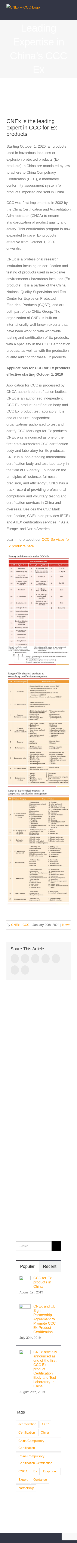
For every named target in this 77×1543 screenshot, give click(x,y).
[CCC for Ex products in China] (25, 1279)
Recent (49, 1266)
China (45, 1432)
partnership (26, 1488)
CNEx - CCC (20, 925)
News (66, 925)
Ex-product (50, 1471)
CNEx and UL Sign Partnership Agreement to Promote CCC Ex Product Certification (44, 1319)
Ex (35, 1471)
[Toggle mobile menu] (69, 13)
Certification (26, 1432)
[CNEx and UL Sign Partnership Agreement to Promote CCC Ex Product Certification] (25, 1307)
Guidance (40, 1479)
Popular (27, 1266)
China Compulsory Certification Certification (35, 1459)
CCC (45, 1424)
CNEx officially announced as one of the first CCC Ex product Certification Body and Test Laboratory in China (45, 1369)
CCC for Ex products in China (42, 1282)
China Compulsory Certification (31, 1444)
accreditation (27, 1424)
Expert (23, 1479)
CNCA (23, 1471)
